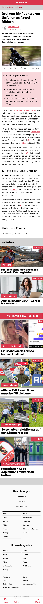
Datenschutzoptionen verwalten (12, 587)
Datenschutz (7, 584)
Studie (25, 143)
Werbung (6, 577)
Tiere (5, 562)
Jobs (5, 580)
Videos (5, 525)
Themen (26, 533)
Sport (5, 517)
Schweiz (18, 7)
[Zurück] (1, 2)
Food (24, 558)
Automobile (7, 566)
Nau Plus (26, 525)
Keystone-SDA (13, 27)
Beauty (5, 570)
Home (4, 7)
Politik (25, 513)
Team (25, 577)
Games (5, 529)
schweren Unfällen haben (25, 110)
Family (5, 558)
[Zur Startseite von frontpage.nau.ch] (21, 3)
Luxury (25, 554)
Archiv (5, 536)
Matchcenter (27, 517)
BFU (30, 140)
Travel (25, 562)
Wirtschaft (26, 521)
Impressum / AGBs (29, 584)
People (5, 521)
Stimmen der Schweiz (30, 529)
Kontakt (25, 580)
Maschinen (35, 132)
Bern (9, 29)
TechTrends (27, 566)
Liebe (5, 554)
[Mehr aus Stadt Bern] (21, 316)
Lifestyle (6, 533)
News (11, 7)
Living (25, 550)
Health (5, 550)
